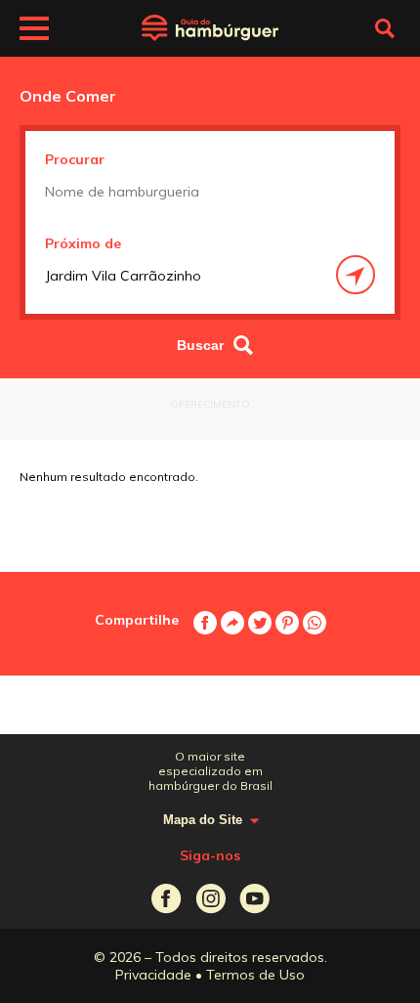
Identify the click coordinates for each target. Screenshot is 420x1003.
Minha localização (355, 274)
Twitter (260, 622)
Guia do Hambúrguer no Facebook (166, 899)
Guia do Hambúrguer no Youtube (254, 899)
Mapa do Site (202, 819)
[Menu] (34, 31)
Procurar (75, 159)
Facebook (205, 622)
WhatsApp (314, 622)
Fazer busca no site (384, 28)
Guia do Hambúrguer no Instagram (210, 899)
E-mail (232, 622)
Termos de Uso (255, 974)
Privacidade (153, 974)
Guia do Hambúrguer (210, 28)
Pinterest (287, 622)
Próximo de (83, 243)
